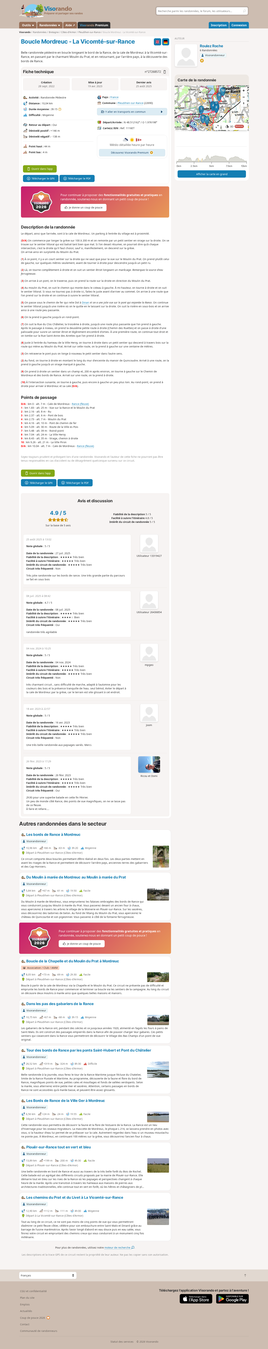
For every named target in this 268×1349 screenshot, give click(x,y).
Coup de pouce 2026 (32, 1317)
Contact (24, 1324)
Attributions (181, 129)
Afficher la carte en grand (212, 174)
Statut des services (121, 1341)
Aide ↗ (70, 25)
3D (236, 126)
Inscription (219, 25)
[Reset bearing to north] (243, 103)
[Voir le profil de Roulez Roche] (186, 56)
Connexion (239, 25)
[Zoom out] (243, 97)
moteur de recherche (117, 1247)
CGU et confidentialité (33, 1291)
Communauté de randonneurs (38, 1331)
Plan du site (27, 1297)
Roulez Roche (211, 46)
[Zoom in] (243, 90)
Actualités (26, 1311)
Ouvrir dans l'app (42, 169)
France (114, 97)
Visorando (25, 32)
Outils (26, 25)
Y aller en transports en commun (125, 111)
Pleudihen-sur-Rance (130, 103)
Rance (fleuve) (80, 404)
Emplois (25, 1304)
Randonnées (48, 25)
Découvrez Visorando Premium (130, 152)
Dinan (85, 302)
